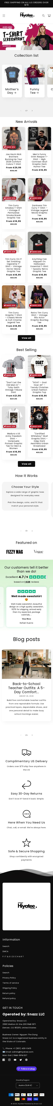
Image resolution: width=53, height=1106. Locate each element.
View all (26, 338)
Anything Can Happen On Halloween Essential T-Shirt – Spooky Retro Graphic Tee (39, 265)
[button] (4, 15)
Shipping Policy (10, 988)
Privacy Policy (9, 977)
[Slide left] (21, 111)
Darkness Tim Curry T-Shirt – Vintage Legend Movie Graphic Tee (39, 210)
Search (6, 946)
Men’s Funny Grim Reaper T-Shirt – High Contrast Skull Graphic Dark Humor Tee (39, 160)
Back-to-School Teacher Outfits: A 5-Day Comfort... (26, 688)
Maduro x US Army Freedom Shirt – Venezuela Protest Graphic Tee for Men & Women (13, 441)
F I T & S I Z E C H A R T (13, 956)
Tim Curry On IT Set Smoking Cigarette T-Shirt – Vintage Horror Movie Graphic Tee (13, 265)
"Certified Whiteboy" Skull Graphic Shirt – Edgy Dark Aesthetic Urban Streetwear (39, 439)
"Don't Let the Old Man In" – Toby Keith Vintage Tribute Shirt (13, 387)
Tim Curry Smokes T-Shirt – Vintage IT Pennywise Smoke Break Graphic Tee (13, 211)
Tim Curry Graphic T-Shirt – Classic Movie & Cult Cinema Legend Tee (13, 317)
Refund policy (9, 998)
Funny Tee (34, 91)
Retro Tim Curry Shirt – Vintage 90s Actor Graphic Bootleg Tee (39, 317)
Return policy (9, 993)
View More (26, 619)
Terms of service (11, 983)
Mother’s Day (12, 91)
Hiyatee (21, 1104)
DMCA (5, 951)
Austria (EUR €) (25, 1085)
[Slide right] (32, 111)
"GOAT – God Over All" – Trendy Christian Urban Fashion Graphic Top (39, 387)
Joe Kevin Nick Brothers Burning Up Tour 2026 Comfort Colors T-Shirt (13, 159)
